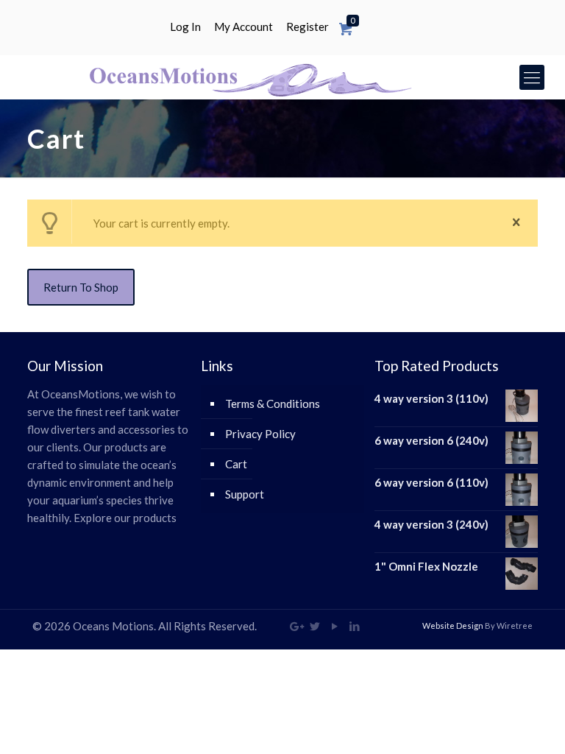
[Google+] (295, 626)
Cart (236, 464)
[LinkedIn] (355, 626)
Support (244, 494)
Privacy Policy (260, 433)
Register (307, 26)
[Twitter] (315, 626)
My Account (243, 26)
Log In (185, 26)
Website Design (452, 625)
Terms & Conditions (272, 403)
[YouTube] (335, 626)
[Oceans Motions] (248, 77)
